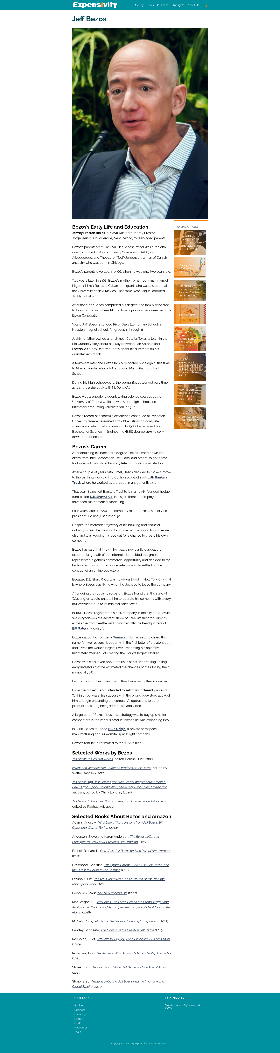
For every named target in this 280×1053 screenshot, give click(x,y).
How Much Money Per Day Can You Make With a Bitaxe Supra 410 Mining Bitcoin (190, 367)
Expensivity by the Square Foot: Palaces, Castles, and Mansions (189, 290)
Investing (80, 1014)
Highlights (178, 5)
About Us (193, 5)
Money (139, 5)
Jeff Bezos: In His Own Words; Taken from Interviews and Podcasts (119, 801)
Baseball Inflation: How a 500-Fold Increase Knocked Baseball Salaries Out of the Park (190, 242)
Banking (79, 1005)
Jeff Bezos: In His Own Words (92, 759)
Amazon (120, 637)
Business (162, 5)
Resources (81, 1027)
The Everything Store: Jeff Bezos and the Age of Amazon (130, 967)
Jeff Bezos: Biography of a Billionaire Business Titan (133, 939)
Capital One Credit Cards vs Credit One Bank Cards (189, 418)
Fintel (81, 463)
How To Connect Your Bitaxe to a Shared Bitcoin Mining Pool (189, 394)
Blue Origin (117, 729)
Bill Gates (79, 628)
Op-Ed (78, 1023)
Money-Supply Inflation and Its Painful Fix (188, 268)
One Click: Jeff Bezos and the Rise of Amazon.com (135, 851)
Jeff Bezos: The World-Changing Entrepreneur (126, 921)
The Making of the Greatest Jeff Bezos (127, 930)
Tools (150, 5)
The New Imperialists (112, 893)
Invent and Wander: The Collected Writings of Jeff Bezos (111, 768)
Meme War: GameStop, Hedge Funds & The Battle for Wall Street (188, 339)
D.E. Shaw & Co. (101, 497)
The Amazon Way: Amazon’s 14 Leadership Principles (133, 953)
